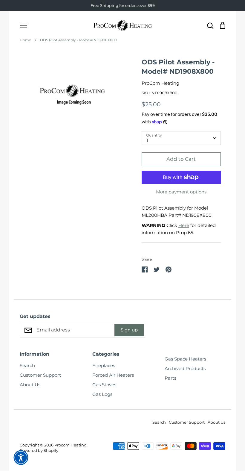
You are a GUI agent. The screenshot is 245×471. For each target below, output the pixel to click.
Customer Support (40, 375)
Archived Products (185, 368)
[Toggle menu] (23, 25)
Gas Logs (102, 394)
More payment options (181, 192)
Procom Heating (70, 445)
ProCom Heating (160, 83)
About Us (30, 384)
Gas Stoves (104, 384)
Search (27, 365)
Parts (170, 378)
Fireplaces (103, 365)
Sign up (129, 330)
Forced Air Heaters (113, 375)
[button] (21, 457)
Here (183, 225)
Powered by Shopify (39, 450)
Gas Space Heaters (185, 359)
